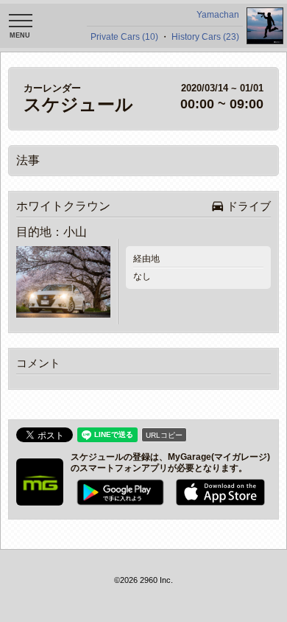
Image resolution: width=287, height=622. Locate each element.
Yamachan (217, 15)
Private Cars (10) (124, 37)
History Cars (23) (205, 37)
